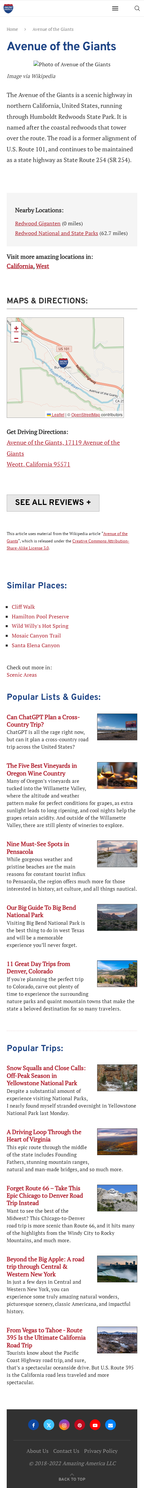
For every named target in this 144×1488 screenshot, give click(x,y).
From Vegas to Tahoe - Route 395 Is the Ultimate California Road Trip (46, 1337)
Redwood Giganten (38, 223)
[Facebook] (33, 1424)
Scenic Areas (22, 674)
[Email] (110, 1424)
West (42, 266)
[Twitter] (49, 1424)
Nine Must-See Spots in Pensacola (38, 847)
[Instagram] (64, 1424)
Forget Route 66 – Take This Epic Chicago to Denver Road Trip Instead (45, 1195)
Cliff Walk (23, 606)
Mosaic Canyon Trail (36, 635)
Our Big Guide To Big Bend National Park (41, 911)
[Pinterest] (79, 1424)
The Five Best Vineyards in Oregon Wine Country (42, 769)
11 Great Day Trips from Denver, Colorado (38, 967)
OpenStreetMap (85, 414)
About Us (37, 1451)
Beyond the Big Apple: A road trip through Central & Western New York (45, 1266)
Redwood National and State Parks (56, 233)
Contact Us (66, 1451)
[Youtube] (95, 1424)
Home (12, 29)
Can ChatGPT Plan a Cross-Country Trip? (43, 720)
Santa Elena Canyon (36, 645)
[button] (63, 363)
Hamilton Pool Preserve (40, 616)
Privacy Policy (101, 1451)
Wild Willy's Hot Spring (40, 625)
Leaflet (57, 414)
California (20, 266)
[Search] (137, 8)
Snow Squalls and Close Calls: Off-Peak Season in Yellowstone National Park (46, 1075)
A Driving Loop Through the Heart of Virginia (44, 1135)
